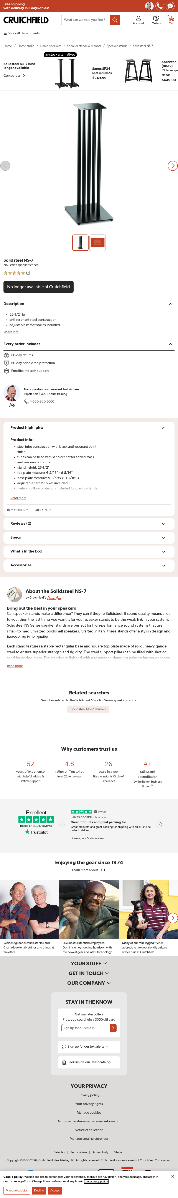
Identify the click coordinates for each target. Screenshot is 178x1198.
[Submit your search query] (115, 20)
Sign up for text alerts (86, 1046)
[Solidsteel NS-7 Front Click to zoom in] (89, 166)
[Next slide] (173, 166)
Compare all (12, 76)
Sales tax (59, 1152)
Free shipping (26, 6)
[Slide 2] (97, 243)
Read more (18, 498)
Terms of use (79, 1152)
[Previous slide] (5, 166)
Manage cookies (89, 1113)
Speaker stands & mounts (84, 46)
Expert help (31, 394)
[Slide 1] (80, 243)
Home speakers (50, 46)
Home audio (26, 46)
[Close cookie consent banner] (173, 1176)
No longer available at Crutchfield (38, 287)
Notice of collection (89, 1130)
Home (7, 46)
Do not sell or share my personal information (89, 1121)
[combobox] (90, 20)
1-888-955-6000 (42, 401)
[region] (89, 918)
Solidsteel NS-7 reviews (88, 709)
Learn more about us (87, 870)
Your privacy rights (89, 1104)
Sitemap (119, 1152)
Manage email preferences (89, 1139)
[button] (173, 918)
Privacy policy (89, 1095)
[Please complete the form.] (113, 1028)
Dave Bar (54, 598)
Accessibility (100, 1152)
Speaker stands (117, 46)
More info (11, 332)
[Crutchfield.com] (26, 20)
